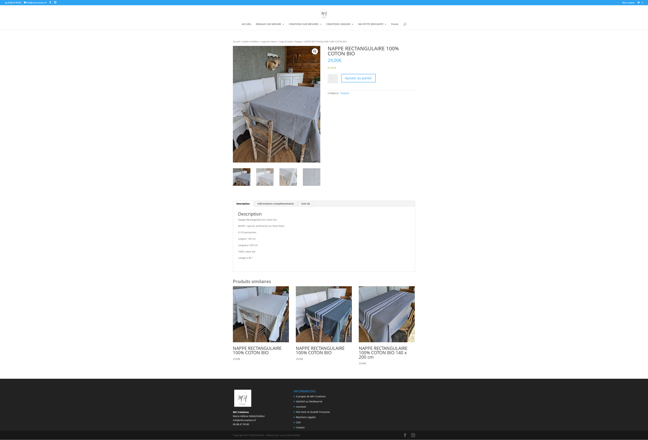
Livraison (301, 406)
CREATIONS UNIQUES (338, 24)
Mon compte (628, 3)
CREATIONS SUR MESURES (304, 24)
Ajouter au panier (358, 78)
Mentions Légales (306, 417)
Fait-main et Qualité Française (313, 412)
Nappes (298, 41)
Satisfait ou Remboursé (309, 401)
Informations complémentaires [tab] (275, 203)
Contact (300, 427)
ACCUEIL (246, 24)
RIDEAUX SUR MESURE (268, 24)
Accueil (236, 41)
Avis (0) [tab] (305, 203)
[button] (315, 51)
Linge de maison (269, 41)
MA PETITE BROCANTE (370, 24)
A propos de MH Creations (311, 396)
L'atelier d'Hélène (250, 41)
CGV (298, 422)
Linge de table (286, 41)
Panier (395, 24)
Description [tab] (243, 203)
